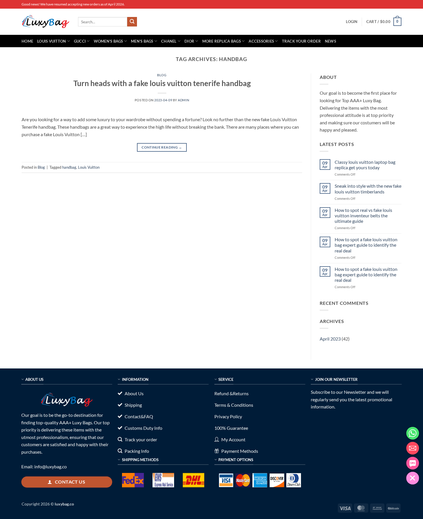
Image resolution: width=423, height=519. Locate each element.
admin (183, 100)
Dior (189, 41)
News (330, 41)
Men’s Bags (142, 41)
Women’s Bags (108, 41)
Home (27, 41)
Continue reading (162, 147)
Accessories (261, 41)
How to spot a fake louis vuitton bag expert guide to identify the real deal (366, 245)
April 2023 (330, 338)
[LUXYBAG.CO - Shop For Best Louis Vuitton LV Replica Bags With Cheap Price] (45, 21)
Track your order (301, 41)
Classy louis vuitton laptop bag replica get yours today (365, 164)
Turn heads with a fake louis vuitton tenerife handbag (162, 83)
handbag (69, 167)
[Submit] (132, 22)
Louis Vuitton (51, 41)
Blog (161, 75)
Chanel (169, 41)
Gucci (80, 41)
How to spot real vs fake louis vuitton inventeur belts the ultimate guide (363, 215)
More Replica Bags (221, 41)
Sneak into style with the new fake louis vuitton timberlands (368, 188)
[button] (351, 21)
